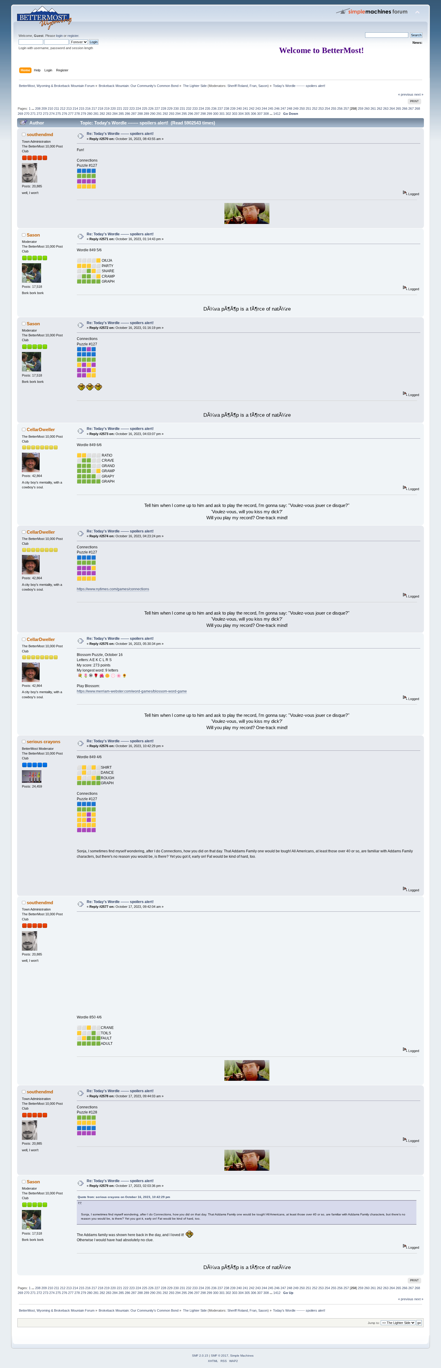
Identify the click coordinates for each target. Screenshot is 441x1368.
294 (178, 113)
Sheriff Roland (237, 86)
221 (119, 108)
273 (45, 113)
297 (197, 113)
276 (64, 113)
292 (165, 113)
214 (75, 108)
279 (83, 113)
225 (144, 108)
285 (121, 113)
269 (20, 113)
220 (113, 108)
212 (62, 108)
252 (314, 108)
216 (88, 108)
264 (392, 108)
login (59, 35)
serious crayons (43, 741)
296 (190, 113)
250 (302, 108)
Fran (253, 86)
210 (50, 108)
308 (266, 113)
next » (418, 94)
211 (56, 108)
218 (100, 108)
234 (201, 108)
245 (270, 108)
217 (94, 108)
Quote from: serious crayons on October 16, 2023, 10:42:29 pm (124, 1197)
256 (340, 108)
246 (277, 108)
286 (127, 113)
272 (39, 113)
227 (157, 108)
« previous (405, 94)
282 (102, 113)
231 (182, 108)
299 (209, 113)
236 (214, 108)
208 (37, 108)
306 (253, 113)
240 (239, 108)
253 (321, 108)
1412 (276, 113)
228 (163, 108)
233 (195, 108)
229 (169, 108)
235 (207, 108)
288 (140, 113)
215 (81, 108)
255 (333, 108)
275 (58, 113)
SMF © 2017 (219, 1355)
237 (220, 108)
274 (52, 113)
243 (258, 108)
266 (404, 108)
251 (308, 108)
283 (108, 113)
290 (152, 113)
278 (77, 113)
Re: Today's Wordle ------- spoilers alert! (120, 134)
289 (146, 113)
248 (289, 108)
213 (69, 108)
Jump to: (374, 1323)
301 (222, 113)
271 (33, 113)
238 (226, 108)
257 (346, 108)
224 (138, 108)
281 (96, 113)
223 (132, 108)
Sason (263, 86)
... (33, 108)
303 (234, 113)
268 (417, 108)
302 (228, 113)
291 (159, 113)
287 (133, 113)
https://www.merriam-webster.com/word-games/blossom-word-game (132, 691)
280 (89, 113)
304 (241, 113)
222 (125, 108)
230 (176, 108)
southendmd (40, 134)
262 (379, 108)
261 (373, 108)
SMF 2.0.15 (200, 1355)
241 (245, 108)
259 (360, 108)
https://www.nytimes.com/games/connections (113, 589)
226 (151, 108)
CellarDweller (41, 429)
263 (385, 108)
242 (251, 108)
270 (26, 113)
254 (327, 108)
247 (283, 108)
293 (171, 113)
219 (107, 108)
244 (264, 108)
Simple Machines (242, 1355)
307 (259, 113)
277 (71, 113)
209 (44, 108)
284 (115, 113)
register (73, 35)
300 (215, 113)
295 (184, 113)
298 (203, 113)
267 (411, 108)
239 (233, 108)
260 (367, 108)
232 (188, 108)
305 (247, 113)
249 (295, 108)
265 (398, 108)
